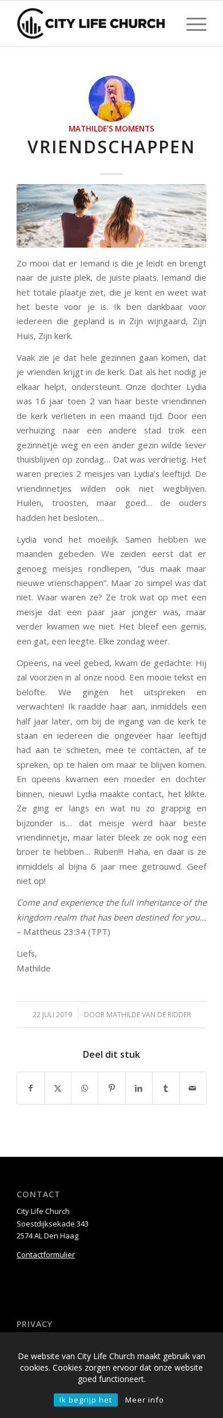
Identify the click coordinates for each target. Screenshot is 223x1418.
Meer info (144, 1400)
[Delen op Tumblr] (166, 1088)
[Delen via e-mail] (193, 1088)
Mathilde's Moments (111, 129)
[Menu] (190, 23)
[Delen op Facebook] (30, 1088)
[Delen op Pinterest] (111, 1088)
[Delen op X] (58, 1088)
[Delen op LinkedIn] (139, 1088)
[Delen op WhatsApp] (84, 1088)
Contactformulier (46, 1254)
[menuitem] (190, 23)
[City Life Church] (92, 23)
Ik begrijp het (85, 1400)
